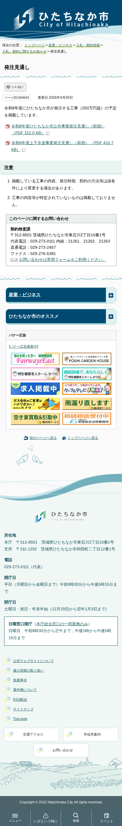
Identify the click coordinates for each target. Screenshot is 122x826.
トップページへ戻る (83, 438)
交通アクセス (33, 734)
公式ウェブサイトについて (33, 661)
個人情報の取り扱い (28, 671)
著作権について (25, 690)
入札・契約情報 (88, 45)
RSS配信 (20, 700)
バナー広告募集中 (23, 347)
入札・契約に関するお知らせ (24, 51)
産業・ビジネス (60, 45)
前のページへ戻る (43, 438)
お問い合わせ (62, 750)
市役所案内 (92, 734)
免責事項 (20, 680)
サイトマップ (23, 709)
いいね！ (18, 86)
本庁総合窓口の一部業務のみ (62, 624)
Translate (20, 719)
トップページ (34, 45)
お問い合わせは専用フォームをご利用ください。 (62, 260)
